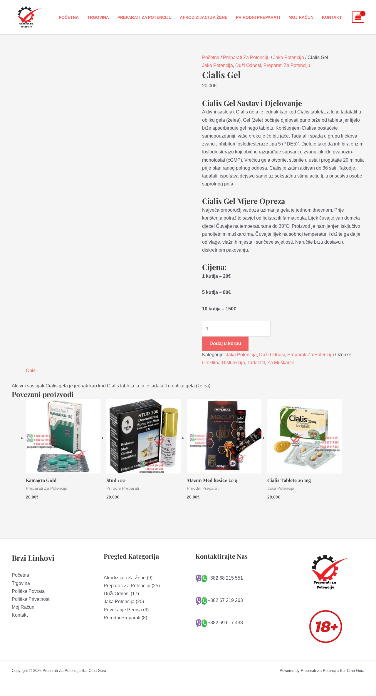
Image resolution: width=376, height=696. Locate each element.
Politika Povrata (28, 591)
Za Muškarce (280, 362)
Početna (69, 17)
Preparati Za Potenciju (145, 17)
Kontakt (332, 17)
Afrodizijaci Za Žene (203, 17)
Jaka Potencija (288, 57)
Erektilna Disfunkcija (223, 362)
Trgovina (98, 17)
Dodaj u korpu (225, 343)
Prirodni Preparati (258, 17)
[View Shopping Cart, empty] (358, 17)
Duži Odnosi (248, 65)
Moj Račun (300, 17)
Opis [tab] (31, 370)
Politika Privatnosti (31, 599)
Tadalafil (256, 362)
